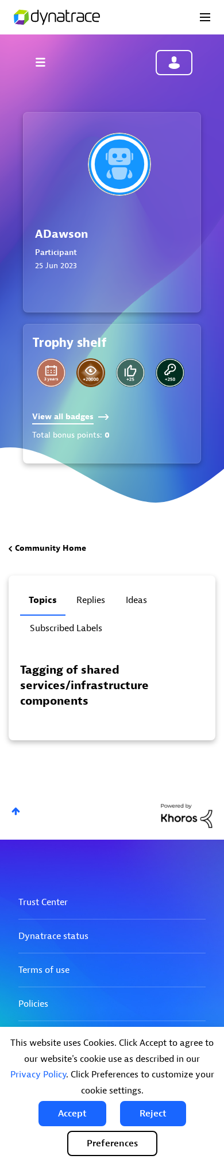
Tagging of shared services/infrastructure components (84, 685)
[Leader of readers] (90, 372)
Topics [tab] (43, 600)
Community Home (50, 548)
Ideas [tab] (136, 600)
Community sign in (174, 62)
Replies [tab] (90, 600)
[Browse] (46, 62)
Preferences (112, 1143)
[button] (72, 1113)
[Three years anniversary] (51, 372)
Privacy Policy (38, 1074)
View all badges (63, 417)
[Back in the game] (170, 372)
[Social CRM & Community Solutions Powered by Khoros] (187, 815)
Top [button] (16, 811)
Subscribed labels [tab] (66, 628)
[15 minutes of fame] (130, 372)
